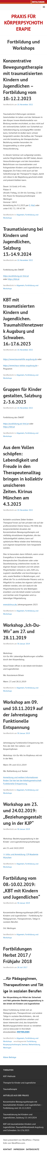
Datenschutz (32, 1149)
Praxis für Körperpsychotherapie (23, 22)
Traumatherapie (10, 1089)
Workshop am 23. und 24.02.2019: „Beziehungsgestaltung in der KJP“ (22, 813)
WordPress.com (18, 1143)
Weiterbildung (34, 1044)
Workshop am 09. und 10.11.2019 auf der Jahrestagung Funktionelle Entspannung (23, 714)
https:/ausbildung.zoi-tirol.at (16, 276)
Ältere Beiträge (9, 1057)
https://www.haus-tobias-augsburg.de (20, 365)
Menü (44, 7)
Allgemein (20, 215)
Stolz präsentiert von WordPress (17, 1140)
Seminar (25, 1044)
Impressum (18, 1149)
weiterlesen (23, 1032)
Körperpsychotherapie (12, 1044)
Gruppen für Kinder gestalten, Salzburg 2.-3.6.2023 (22, 395)
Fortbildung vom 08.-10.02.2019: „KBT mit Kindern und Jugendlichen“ (21, 887)
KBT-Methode (9, 1076)
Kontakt (7, 1149)
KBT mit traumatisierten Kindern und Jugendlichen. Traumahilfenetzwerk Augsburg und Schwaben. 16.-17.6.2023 (23, 322)
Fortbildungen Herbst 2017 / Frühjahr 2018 (17, 955)
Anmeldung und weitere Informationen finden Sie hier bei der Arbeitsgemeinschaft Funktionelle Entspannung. (22, 780)
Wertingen (7, 1047)
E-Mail (32, 205)
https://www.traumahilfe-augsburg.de (20, 359)
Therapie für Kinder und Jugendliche (19, 1082)
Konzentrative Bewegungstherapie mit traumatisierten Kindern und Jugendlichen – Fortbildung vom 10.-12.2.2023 (23, 80)
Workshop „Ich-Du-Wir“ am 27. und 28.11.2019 (21, 631)
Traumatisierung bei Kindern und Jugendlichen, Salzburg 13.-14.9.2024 (23, 241)
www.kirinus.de (10, 604)
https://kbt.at (13, 279)
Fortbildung (31, 1041)
